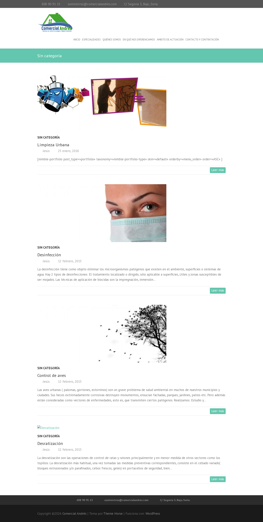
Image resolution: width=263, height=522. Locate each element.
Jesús (46, 151)
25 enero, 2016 (68, 151)
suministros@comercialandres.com (92, 4)
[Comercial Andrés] (55, 22)
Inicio (77, 39)
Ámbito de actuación (170, 39)
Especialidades (91, 39)
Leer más (217, 170)
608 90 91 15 (51, 4)
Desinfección (49, 254)
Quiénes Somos (112, 39)
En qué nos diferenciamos (139, 39)
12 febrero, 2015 (69, 261)
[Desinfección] (131, 213)
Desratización (50, 443)
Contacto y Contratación (202, 39)
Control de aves (51, 375)
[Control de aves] (131, 334)
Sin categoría (48, 137)
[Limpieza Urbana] (131, 103)
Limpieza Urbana (53, 144)
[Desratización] (131, 427)
